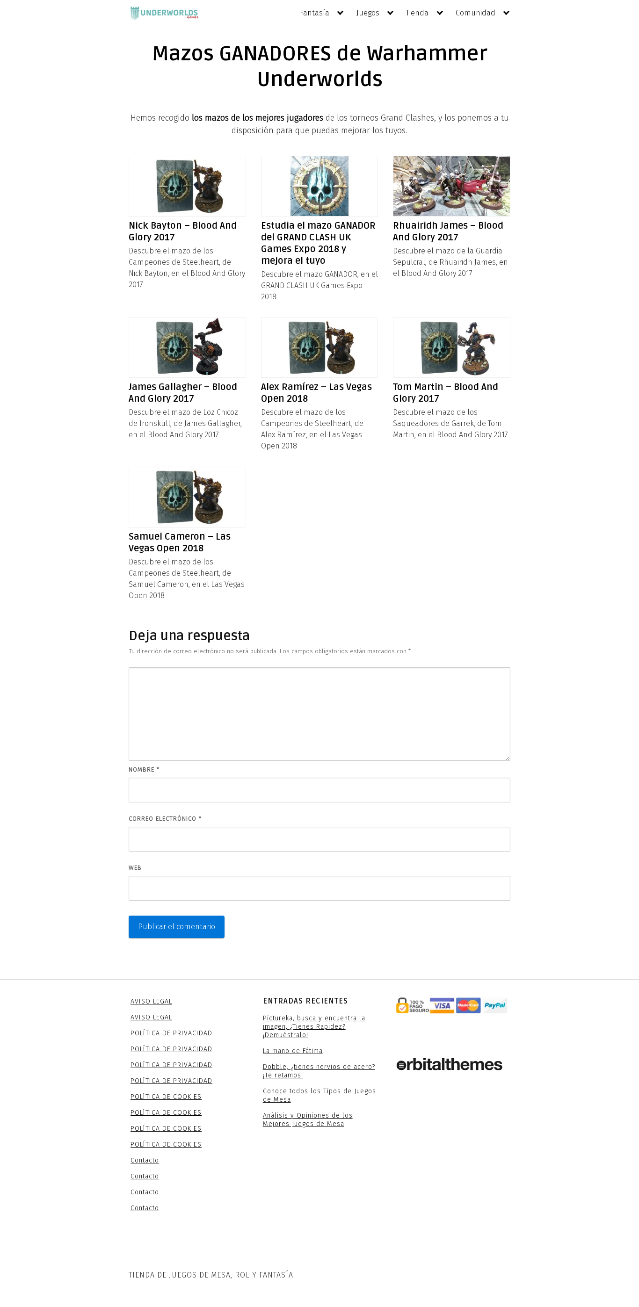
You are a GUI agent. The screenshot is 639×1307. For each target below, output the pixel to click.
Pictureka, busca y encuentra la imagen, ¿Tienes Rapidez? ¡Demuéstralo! (314, 1026)
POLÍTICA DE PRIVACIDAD (171, 1033)
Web (135, 867)
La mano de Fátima (293, 1051)
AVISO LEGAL (151, 1001)
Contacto (145, 1160)
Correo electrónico (165, 818)
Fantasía (314, 12)
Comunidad (475, 12)
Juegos (367, 12)
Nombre (144, 769)
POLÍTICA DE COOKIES (166, 1097)
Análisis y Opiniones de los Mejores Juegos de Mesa (308, 1120)
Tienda (417, 12)
